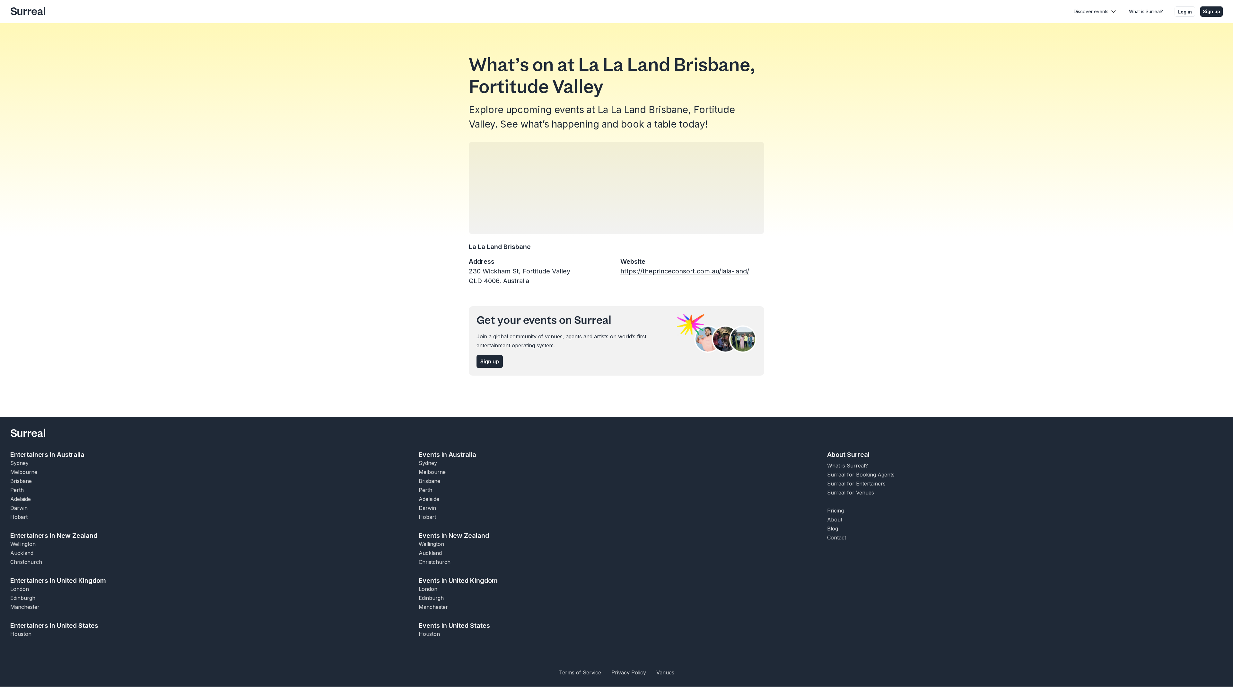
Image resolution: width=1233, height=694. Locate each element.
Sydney (19, 463)
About (834, 519)
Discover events (1091, 11)
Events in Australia (447, 454)
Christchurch (26, 562)
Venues (665, 672)
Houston (20, 634)
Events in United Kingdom (458, 580)
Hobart (19, 517)
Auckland (21, 553)
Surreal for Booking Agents (861, 474)
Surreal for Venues (850, 492)
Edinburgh (22, 598)
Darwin (19, 508)
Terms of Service (580, 672)
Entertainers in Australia (47, 454)
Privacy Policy (628, 672)
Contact (836, 537)
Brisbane (21, 481)
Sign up (1211, 11)
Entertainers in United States (54, 625)
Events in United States (454, 625)
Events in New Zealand (454, 535)
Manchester (24, 607)
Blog (832, 528)
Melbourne (23, 472)
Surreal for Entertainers (856, 483)
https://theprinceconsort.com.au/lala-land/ (684, 271)
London (19, 589)
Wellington (23, 544)
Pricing (835, 510)
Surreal (28, 11)
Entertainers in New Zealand (53, 535)
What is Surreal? (1146, 11)
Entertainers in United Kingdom (58, 580)
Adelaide (20, 499)
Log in (1185, 11)
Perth (17, 490)
